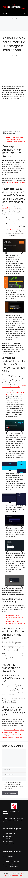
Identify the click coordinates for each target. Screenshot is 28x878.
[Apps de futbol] (8, 836)
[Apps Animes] (8, 841)
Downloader (14, 230)
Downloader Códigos (17, 875)
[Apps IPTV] (7, 839)
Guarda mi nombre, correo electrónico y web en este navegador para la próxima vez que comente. (13, 785)
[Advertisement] (14, 25)
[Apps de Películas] (9, 834)
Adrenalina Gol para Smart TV (15, 623)
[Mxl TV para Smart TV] (10, 867)
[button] (24, 13)
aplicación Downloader (9, 208)
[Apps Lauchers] (8, 844)
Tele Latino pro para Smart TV (15, 141)
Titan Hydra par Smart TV (14, 139)
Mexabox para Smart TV (14, 621)
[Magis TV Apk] (8, 856)
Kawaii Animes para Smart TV (15, 137)
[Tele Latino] (7, 859)
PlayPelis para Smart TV (13, 615)
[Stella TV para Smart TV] (11, 862)
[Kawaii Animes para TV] (10, 864)
